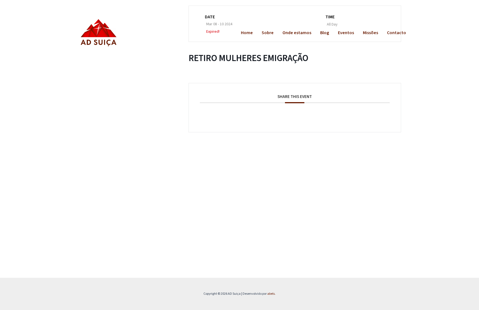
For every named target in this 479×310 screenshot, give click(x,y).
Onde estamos (296, 33)
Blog (324, 33)
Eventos (346, 33)
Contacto (396, 33)
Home (247, 33)
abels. (271, 293)
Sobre (268, 33)
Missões (370, 33)
